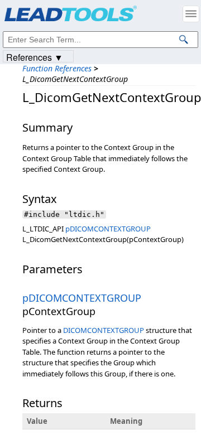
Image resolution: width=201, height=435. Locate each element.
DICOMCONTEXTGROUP (103, 330)
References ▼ (34, 56)
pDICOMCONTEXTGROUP (108, 229)
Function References (57, 68)
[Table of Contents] (191, 14)
